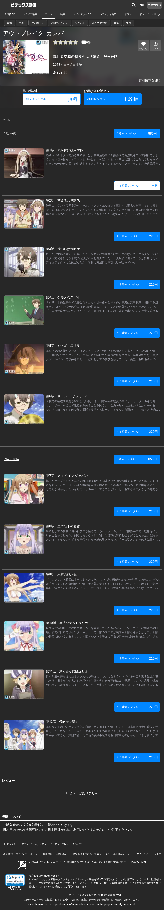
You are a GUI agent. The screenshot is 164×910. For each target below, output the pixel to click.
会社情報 (8, 854)
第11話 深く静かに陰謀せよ (67, 671)
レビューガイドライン (139, 854)
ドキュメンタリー (149, 14)
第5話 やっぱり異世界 (63, 346)
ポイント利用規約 (114, 854)
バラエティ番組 (108, 14)
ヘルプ (157, 854)
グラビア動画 (30, 14)
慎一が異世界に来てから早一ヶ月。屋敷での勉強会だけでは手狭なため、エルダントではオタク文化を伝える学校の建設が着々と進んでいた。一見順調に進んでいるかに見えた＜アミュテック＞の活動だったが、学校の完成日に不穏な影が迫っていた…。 (102, 258)
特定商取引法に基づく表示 (87, 854)
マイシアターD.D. (82, 14)
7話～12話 (11, 459)
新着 (9, 22)
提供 (116, 22)
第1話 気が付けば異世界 (64, 150)
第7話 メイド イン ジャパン (67, 476)
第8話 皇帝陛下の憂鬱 (63, 526)
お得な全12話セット (98, 91)
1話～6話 (10, 133)
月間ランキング (59, 22)
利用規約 (47, 854)
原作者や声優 (99, 22)
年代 (128, 22)
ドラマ (128, 14)
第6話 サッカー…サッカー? (66, 396)
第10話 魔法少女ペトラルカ (67, 623)
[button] (15, 880)
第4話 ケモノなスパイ (63, 297)
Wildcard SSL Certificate (15, 888)
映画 (62, 14)
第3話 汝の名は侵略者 (63, 249)
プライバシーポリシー (28, 854)
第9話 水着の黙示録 (61, 574)
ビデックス (10, 844)
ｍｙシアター (41, 844)
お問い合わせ (62, 854)
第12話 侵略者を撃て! (62, 722)
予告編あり (38, 22)
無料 (21, 22)
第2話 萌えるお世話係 (63, 200)
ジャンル (80, 22)
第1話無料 (30, 91)
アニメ (48, 14)
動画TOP (10, 14)
